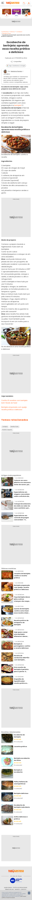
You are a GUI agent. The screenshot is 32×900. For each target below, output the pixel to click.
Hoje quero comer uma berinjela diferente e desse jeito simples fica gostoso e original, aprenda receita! (21, 634)
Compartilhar (17, 61)
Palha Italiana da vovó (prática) (20, 783)
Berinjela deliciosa (21, 793)
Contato (23, 889)
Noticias (12, 31)
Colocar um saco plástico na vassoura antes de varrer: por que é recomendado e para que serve (22, 482)
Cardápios (19, 31)
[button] (29, 13)
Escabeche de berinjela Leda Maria (22, 806)
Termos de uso (9, 889)
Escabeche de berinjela (19, 736)
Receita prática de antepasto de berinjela (21, 622)
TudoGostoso (5, 31)
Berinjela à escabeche (18, 771)
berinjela (17, 105)
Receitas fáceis (6, 33)
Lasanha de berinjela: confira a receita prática (22, 576)
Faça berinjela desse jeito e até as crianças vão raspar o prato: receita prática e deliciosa (22, 599)
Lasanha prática (20, 747)
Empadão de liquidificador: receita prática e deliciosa (20, 681)
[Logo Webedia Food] (16, 880)
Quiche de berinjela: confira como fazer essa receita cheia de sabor (22, 611)
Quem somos (8, 887)
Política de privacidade (20, 887)
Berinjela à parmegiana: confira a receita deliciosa (22, 646)
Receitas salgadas (7, 429)
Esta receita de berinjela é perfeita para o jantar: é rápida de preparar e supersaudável (22, 669)
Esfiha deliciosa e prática (21, 818)
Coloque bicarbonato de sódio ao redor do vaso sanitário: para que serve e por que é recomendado (22, 506)
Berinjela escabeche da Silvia (22, 759)
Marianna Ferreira (16, 71)
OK (29, 893)
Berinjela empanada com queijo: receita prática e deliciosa (22, 587)
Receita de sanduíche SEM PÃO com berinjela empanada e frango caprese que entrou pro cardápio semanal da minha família (22, 658)
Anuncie (17, 889)
